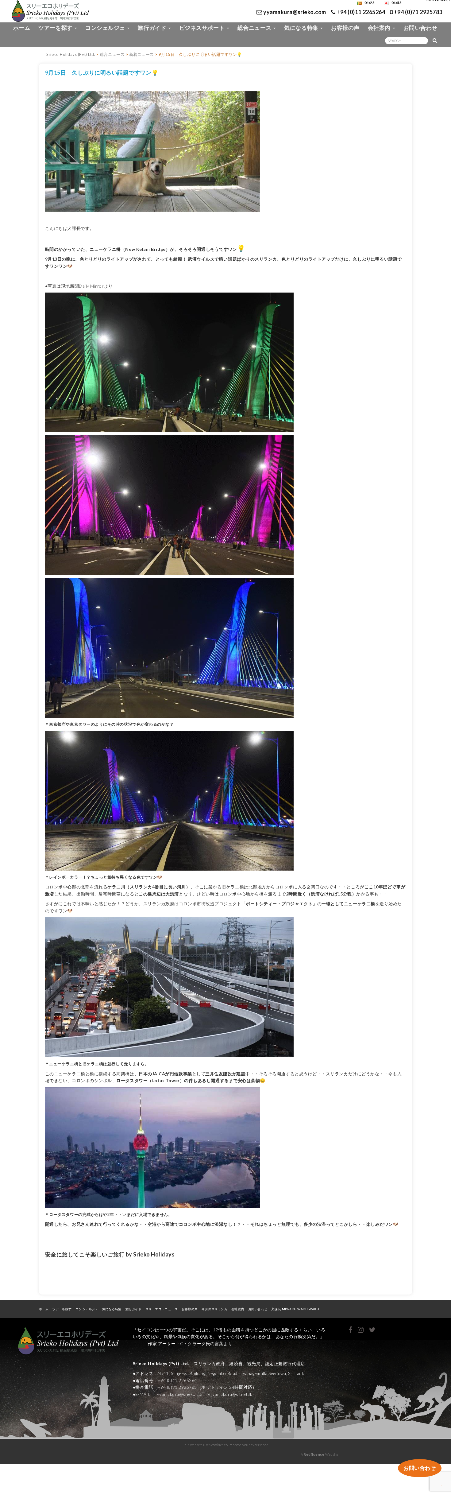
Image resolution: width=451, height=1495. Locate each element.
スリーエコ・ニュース (161, 1309)
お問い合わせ (420, 28)
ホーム (21, 28)
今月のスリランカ (214, 1309)
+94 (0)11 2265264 (360, 12)
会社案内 (380, 28)
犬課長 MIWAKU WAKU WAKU (297, 1309)
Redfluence (314, 1454)
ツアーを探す (56, 28)
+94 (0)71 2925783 (417, 12)
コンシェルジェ (105, 28)
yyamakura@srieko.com (294, 12)
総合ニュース (255, 28)
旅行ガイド (153, 28)
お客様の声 (345, 28)
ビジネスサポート (202, 28)
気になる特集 (302, 28)
